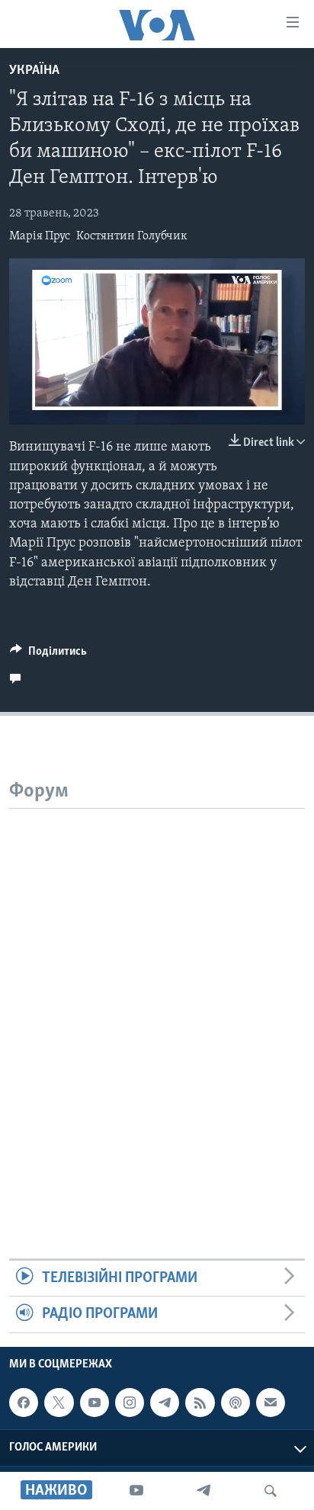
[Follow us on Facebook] (23, 1402)
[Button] (48, 654)
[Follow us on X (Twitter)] (58, 1402)
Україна (34, 71)
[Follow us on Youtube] (94, 1402)
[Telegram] (203, 1491)
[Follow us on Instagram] (129, 1402)
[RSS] (199, 1402)
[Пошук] (270, 1491)
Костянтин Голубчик (131, 236)
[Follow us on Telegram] (164, 1402)
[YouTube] (136, 1491)
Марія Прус (39, 236)
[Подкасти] (235, 1402)
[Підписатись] (270, 1402)
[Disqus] (157, 999)
